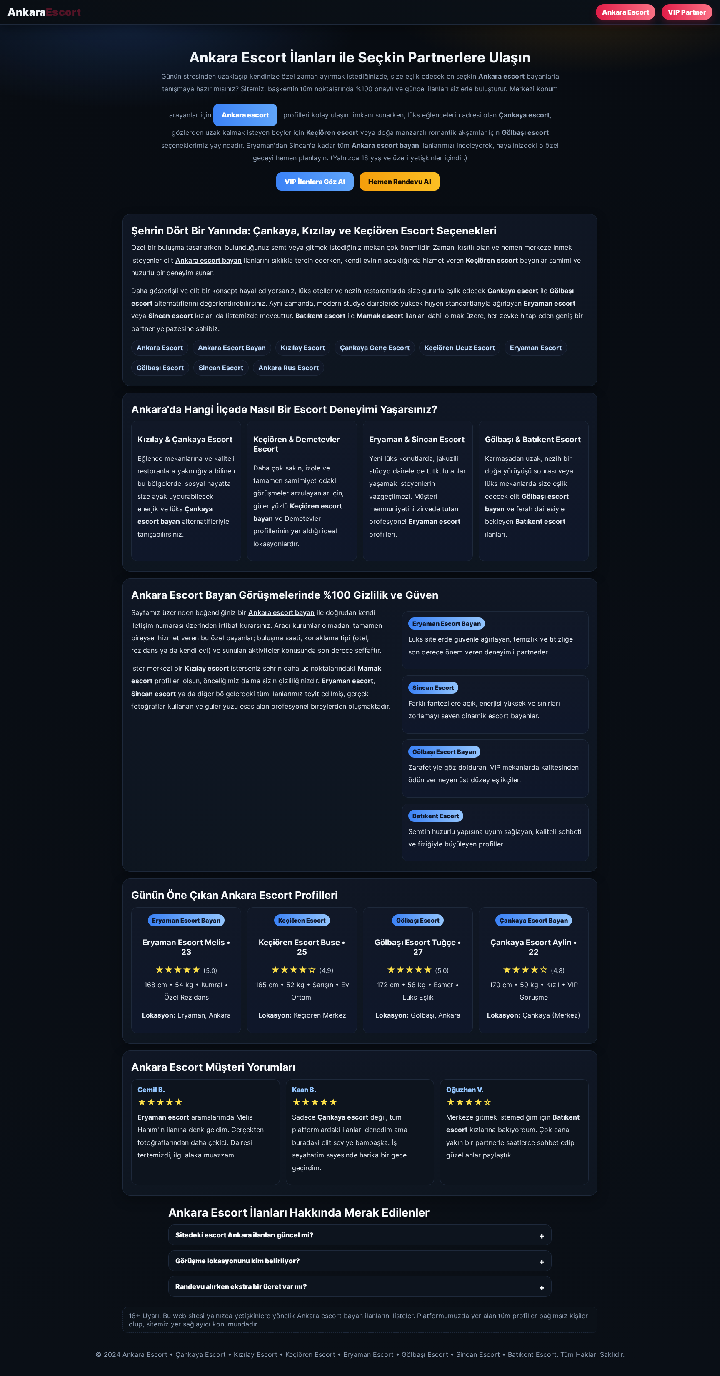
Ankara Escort (625, 12)
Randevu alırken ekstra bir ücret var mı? (241, 1286)
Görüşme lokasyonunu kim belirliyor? (237, 1261)
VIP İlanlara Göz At (315, 181)
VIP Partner (687, 12)
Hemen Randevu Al (399, 181)
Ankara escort (245, 115)
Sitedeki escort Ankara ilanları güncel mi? (244, 1235)
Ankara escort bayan (208, 260)
